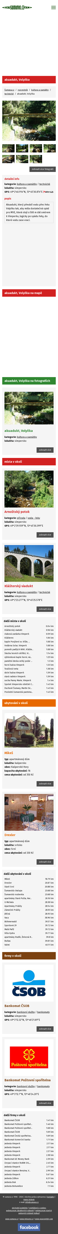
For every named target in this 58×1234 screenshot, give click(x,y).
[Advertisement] (29, 45)
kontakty (50, 1197)
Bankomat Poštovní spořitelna (27, 1080)
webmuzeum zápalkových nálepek (20, 1211)
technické (9, 94)
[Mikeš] (29, 730)
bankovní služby (26, 1012)
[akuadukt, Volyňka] (29, 121)
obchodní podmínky (20, 1208)
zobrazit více (45, 450)
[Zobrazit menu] (53, 7)
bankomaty (43, 1012)
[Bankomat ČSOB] (29, 983)
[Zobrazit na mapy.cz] (48, 191)
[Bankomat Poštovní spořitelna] (29, 1057)
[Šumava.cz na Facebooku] (29, 1227)
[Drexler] (29, 812)
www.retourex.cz (26, 1219)
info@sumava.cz (32, 1202)
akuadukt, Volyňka (18, 431)
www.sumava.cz (11, 1219)
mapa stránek (29, 1200)
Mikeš (8, 753)
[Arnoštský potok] (29, 489)
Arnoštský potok (17, 512)
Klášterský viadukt (18, 586)
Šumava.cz (9, 90)
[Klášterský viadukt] (29, 563)
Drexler (9, 835)
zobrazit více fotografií (42, 169)
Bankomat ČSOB (16, 1006)
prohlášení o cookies (37, 1208)
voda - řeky (34, 518)
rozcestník (23, 90)
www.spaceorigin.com (44, 1219)
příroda (21, 518)
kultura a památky (40, 90)
